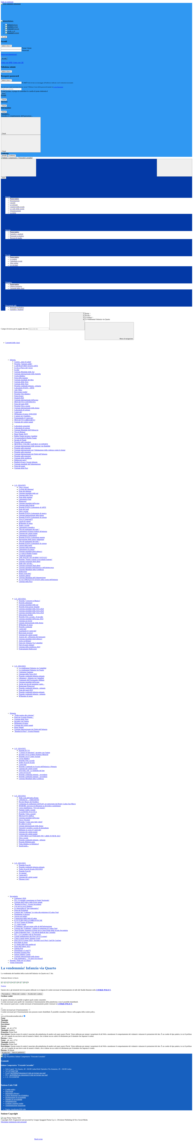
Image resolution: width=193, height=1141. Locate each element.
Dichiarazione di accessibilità (15, 1097)
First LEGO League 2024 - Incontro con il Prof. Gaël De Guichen (37, 940)
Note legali (9, 1091)
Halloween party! (20, 460)
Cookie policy (10, 1089)
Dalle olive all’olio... (26, 563)
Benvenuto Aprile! (20, 392)
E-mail (24, 83)
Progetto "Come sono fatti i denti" (31, 822)
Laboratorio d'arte (25, 499)
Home (87, 313)
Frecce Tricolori (24, 820)
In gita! (16, 370)
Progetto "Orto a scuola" (27, 814)
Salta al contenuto (7, 2)
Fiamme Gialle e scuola (27, 810)
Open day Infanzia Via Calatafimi (30, 643)
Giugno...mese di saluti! (22, 362)
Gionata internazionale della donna (31, 623)
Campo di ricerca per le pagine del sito (14, 329)
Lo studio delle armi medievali (25, 944)
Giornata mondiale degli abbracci (30, 551)
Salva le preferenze (18, 1052)
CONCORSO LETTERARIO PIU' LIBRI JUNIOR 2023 (39, 836)
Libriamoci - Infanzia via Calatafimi (31, 678)
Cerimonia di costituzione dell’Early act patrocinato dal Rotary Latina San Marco (47, 804)
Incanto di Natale (20, 440)
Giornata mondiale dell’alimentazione (27, 464)
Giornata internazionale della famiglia (27, 374)
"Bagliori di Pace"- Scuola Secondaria (27, 904)
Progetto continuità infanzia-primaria (31, 676)
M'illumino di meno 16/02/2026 (25, 414)
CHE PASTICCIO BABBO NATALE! (33, 557)
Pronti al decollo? (25, 574)
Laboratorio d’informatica (28, 535)
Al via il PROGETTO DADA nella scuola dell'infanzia (38, 580)
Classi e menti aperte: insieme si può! (27, 938)
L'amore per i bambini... (22, 416)
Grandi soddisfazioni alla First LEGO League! (30, 936)
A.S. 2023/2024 (20, 599)
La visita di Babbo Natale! (28, 553)
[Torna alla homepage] (96, 158)
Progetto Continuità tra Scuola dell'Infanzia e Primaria (38, 767)
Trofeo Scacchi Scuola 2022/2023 (31, 869)
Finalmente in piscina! (22, 914)
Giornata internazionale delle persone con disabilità (32, 446)
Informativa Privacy (12, 1093)
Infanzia (13, 360)
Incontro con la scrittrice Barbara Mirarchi (33, 755)
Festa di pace (18, 396)
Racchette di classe (21, 942)
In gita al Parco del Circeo (23, 368)
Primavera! (22, 501)
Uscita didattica (19, 376)
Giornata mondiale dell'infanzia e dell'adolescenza (36, 567)
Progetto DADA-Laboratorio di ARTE (32, 507)
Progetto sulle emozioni (22, 442)
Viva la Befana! (19, 432)
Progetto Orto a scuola (22, 406)
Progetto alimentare (25, 603)
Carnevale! (18, 412)
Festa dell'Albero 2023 (22, 946)
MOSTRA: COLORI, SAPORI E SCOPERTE (31, 444)
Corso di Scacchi (25, 773)
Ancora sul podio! (20, 916)
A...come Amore (20, 924)
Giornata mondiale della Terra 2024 (31, 609)
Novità (87, 315)
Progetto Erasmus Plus (22, 952)
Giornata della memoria (27, 547)
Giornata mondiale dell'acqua (29, 503)
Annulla (4, 155)
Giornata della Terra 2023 (28, 674)
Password (25, 50)
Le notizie (88, 317)
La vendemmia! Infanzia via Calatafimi (32, 668)
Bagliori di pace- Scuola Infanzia (25, 462)
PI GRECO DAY (25, 824)
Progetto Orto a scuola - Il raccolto (31, 617)
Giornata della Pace (21, 468)
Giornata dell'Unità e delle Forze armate (28, 902)
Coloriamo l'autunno (26, 672)
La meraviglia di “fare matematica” (26, 908)
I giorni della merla (25, 545)
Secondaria (14, 896)
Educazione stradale (26, 615)
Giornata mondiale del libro (24, 380)
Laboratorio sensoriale (22, 426)
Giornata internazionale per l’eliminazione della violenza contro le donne (39, 450)
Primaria (13, 713)
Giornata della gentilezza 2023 (29, 647)
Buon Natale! (19, 727)
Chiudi (4, 99)
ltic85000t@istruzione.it (27, 1073)
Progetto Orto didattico (22, 394)
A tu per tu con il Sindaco (23, 906)
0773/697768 (13, 1071)
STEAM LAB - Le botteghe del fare (32, 771)
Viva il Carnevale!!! (26, 519)
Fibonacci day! (24, 879)
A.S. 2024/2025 (20, 485)
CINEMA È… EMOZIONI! (29, 800)
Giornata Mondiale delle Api (24, 372)
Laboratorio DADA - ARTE (24, 388)
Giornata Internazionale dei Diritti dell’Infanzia (30, 454)
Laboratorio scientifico (27, 527)
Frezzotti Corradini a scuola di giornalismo (34, 828)
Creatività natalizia (25, 555)
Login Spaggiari (58, 87)
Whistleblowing (11, 1101)
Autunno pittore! (24, 576)
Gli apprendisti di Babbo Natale (25, 438)
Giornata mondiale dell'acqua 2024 (31, 619)
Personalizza (6, 994)
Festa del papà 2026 (21, 404)
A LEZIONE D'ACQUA (28, 812)
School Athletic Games (22, 954)
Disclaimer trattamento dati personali (14, 1122)
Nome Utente (26, 48)
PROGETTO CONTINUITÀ (25, 402)
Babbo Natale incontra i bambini (25, 436)
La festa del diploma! (26, 489)
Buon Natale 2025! (21, 434)
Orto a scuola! (24, 487)
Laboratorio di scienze (22, 410)
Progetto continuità (25, 627)
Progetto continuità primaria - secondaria (33, 775)
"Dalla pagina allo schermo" (24, 715)
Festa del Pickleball (21, 910)
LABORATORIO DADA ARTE (26, 366)
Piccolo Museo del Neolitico (29, 802)
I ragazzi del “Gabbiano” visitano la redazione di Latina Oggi (35, 928)
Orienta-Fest (18, 948)
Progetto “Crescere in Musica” (29, 601)
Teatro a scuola (24, 525)
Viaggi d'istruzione (16, 962)
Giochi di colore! (25, 521)
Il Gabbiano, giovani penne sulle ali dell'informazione (33, 926)
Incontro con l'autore (21, 721)
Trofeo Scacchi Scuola (27, 763)
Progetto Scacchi (25, 865)
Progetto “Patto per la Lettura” (20, 960)
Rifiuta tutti (19, 994)
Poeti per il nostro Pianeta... (24, 717)
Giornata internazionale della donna (26, 408)
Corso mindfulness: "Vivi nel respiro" (32, 808)
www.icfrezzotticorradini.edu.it (12, 1016)
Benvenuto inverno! (26, 633)
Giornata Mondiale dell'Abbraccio (26, 430)
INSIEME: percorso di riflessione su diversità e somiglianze (40, 806)
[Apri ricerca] (174, 168)
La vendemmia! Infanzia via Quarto (31, 670)
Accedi (4, 37)
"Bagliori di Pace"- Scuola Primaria (26, 731)
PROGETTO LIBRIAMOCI (24, 420)
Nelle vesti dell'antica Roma (28, 798)
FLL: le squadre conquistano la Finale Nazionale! (31, 900)
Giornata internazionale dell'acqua (26, 400)
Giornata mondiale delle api (28, 493)
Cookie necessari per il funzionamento (14, 1010)
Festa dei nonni (19, 466)
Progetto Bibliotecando (27, 842)
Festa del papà (24, 509)
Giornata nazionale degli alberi (29, 561)
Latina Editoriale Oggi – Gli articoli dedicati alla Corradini (34, 932)
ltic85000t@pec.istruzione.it (29, 1075)
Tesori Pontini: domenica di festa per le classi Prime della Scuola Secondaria (41, 930)
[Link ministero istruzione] (11, 4)
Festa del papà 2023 (26, 690)
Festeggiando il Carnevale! (23, 418)
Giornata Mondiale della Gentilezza (31, 569)
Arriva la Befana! (25, 641)
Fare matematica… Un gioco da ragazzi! (28, 958)
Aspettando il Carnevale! (27, 631)
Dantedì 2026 (19, 398)
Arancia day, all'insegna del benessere (32, 637)
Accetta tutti (35, 994)
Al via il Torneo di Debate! (23, 922)
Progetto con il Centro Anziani (29, 757)
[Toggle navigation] (18, 168)
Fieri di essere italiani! (26, 645)
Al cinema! (23, 873)
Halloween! (23, 572)
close (3, 178)
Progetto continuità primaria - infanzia (32, 840)
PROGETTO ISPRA (26, 816)
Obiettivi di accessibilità (13, 1099)
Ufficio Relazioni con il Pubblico (17, 1095)
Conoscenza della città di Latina (25, 918)
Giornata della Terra (21, 382)
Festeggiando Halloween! (28, 649)
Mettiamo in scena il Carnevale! (30, 830)
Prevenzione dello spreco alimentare (31, 539)
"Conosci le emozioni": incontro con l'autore (34, 752)
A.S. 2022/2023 (20, 666)
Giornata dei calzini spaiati (23, 422)
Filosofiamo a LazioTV (22, 950)
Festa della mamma (21, 378)
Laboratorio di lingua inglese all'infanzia (33, 531)
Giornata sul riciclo (25, 621)
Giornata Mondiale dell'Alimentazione (32, 578)
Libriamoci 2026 (20, 898)
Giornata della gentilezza (23, 458)
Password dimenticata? (9, 54)
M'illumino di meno (26, 523)
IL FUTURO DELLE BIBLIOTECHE (28, 920)
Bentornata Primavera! (27, 686)
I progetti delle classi (12, 343)
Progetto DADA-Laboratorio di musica (32, 513)
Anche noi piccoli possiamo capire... (31, 684)
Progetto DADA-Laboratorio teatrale (32, 537)
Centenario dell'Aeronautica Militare (31, 680)
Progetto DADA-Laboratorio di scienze (33, 517)
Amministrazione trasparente (15, 1105)
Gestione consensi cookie (14, 1103)
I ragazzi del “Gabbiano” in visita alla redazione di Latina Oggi (36, 912)
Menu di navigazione (126, 339)
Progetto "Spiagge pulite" (23, 364)
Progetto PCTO (24, 750)
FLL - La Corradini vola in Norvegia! (27, 934)
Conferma (12, 155)
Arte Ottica (18, 390)
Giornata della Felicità (26, 505)
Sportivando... (24, 846)
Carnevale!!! (23, 875)
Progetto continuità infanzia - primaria (27, 386)
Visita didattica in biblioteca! (29, 844)
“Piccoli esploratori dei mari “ (29, 529)
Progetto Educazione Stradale (29, 607)
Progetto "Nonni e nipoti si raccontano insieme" (35, 559)
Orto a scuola (23, 511)
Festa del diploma (25, 491)
